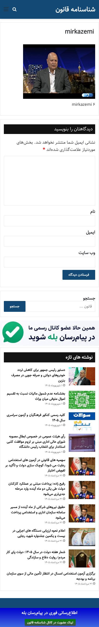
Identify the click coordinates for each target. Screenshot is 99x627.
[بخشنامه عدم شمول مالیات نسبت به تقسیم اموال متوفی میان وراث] (82, 400)
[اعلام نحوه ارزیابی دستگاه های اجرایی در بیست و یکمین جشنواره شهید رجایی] (82, 537)
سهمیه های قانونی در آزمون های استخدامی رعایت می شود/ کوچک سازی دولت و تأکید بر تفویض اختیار (35, 465)
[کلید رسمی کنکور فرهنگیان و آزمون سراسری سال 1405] (82, 421)
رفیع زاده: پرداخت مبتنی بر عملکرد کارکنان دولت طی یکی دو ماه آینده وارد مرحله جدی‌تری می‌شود (36, 489)
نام (92, 211)
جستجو (89, 298)
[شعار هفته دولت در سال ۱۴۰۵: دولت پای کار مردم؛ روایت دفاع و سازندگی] (82, 558)
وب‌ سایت (87, 252)
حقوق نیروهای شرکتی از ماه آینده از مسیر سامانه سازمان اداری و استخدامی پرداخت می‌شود (37, 512)
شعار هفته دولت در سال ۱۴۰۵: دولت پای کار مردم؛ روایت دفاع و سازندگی (35, 554)
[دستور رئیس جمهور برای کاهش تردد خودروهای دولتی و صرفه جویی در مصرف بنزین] (82, 376)
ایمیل (90, 232)
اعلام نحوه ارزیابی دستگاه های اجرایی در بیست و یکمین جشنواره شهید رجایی (38, 533)
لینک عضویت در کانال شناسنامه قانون (50, 622)
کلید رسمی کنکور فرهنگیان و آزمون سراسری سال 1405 (36, 417)
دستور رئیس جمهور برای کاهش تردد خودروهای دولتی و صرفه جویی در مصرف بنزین (38, 375)
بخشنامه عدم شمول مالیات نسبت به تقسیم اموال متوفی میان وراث (36, 396)
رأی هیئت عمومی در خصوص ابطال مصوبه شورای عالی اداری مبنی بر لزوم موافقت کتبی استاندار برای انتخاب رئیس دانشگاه (36, 441)
